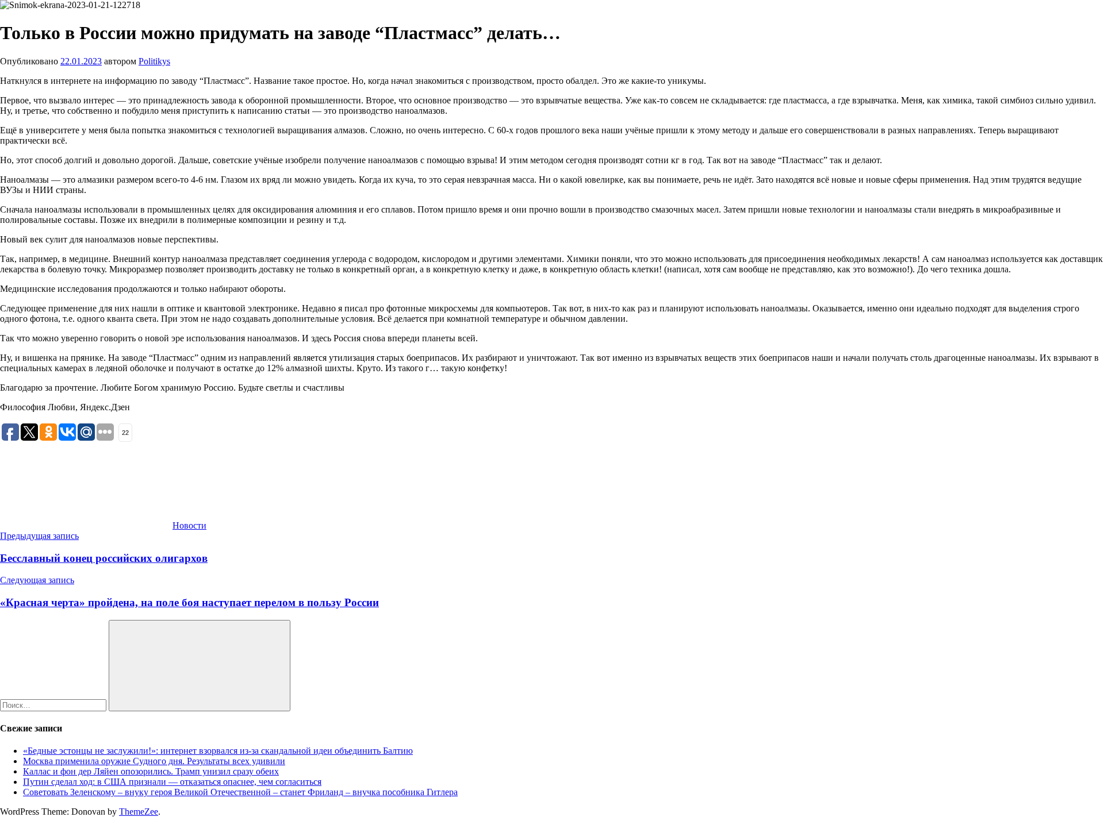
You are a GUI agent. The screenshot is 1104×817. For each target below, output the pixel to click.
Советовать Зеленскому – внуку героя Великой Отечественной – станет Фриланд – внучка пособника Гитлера (240, 792)
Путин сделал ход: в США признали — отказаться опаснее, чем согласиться (172, 782)
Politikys (154, 61)
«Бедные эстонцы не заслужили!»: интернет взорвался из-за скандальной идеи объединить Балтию (218, 751)
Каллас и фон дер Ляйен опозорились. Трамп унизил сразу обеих (151, 771)
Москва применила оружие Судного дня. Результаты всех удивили (154, 761)
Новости (189, 525)
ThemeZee (138, 811)
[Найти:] (54, 705)
